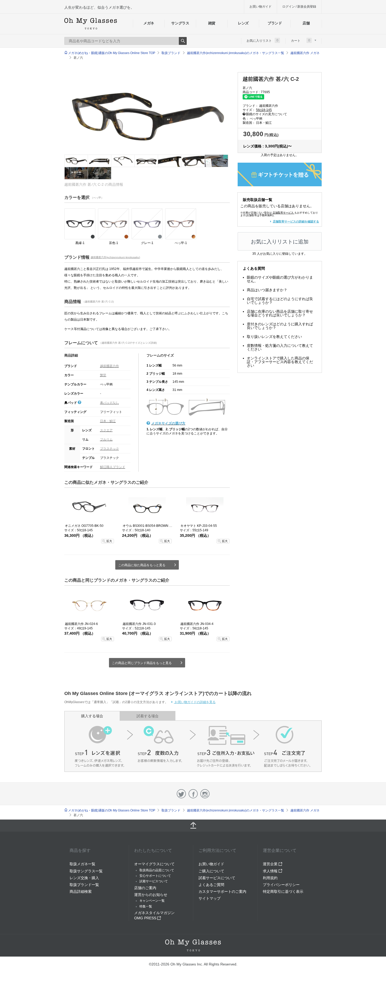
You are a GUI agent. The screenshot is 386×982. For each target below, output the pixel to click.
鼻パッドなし (109, 403)
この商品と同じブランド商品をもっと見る (142, 663)
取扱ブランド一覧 (84, 885)
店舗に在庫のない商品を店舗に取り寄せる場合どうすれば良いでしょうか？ (280, 313)
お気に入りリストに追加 (280, 242)
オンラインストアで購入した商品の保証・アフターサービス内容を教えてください (280, 362)
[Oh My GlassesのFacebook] (193, 793)
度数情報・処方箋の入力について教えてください (280, 347)
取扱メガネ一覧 (82, 864)
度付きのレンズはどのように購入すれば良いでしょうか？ (280, 326)
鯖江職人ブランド (112, 467)
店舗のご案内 (145, 888)
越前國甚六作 (109, 366)
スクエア (106, 430)
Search (183, 41)
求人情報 (271, 871)
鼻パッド (71, 403)
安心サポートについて (155, 876)
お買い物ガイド (260, 6)
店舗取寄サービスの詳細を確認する (296, 221)
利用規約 (270, 878)
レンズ (243, 23)
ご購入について (211, 871)
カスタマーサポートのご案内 (222, 891)
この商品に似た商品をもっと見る (141, 565)
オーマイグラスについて (154, 864)
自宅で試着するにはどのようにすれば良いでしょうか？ (280, 301)
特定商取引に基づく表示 (283, 891)
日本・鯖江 (108, 421)
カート (300, 40)
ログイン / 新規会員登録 (299, 6)
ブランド (275, 23)
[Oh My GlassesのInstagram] (205, 793)
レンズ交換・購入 (84, 878)
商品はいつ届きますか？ (267, 290)
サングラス (180, 23)
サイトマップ (210, 898)
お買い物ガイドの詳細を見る (195, 702)
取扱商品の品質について (156, 870)
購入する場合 (92, 716)
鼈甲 (103, 375)
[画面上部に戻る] (193, 826)
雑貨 (211, 23)
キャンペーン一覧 (152, 901)
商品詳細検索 (81, 891)
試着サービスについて (217, 878)
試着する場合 (148, 716)
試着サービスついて (153, 881)
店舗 (306, 23)
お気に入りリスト (262, 40)
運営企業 (271, 864)
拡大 (109, 541)
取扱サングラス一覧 (86, 871)
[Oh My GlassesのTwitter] (181, 793)
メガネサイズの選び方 (168, 423)
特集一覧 (145, 906)
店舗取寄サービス (283, 212)
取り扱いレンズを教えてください (274, 337)
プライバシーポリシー (281, 885)
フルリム (106, 439)
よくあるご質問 (211, 885)
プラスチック (109, 448)
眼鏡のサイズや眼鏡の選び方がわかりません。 (280, 279)
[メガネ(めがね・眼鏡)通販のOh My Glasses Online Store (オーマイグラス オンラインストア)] (193, 945)
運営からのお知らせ (150, 895)
